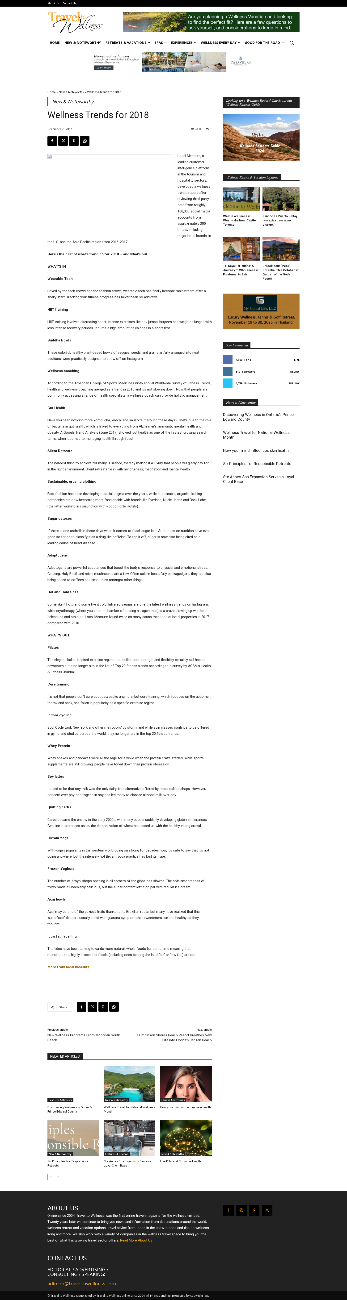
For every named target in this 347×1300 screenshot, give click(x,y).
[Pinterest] (74, 141)
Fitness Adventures (173, 1100)
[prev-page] (50, 1177)
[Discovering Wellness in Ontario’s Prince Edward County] (73, 1084)
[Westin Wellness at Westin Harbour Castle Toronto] (241, 199)
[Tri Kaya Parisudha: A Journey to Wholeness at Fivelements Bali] (241, 249)
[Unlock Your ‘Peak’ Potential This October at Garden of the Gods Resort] (281, 249)
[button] (291, 42)
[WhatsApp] (84, 141)
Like (297, 359)
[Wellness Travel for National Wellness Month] (130, 1084)
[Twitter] (63, 141)
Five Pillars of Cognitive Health (180, 1161)
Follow (294, 371)
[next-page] (58, 1177)
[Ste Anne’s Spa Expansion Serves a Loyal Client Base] (130, 1138)
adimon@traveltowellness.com (81, 1283)
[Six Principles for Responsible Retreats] (73, 1138)
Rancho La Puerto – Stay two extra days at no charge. (279, 220)
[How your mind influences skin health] (186, 1084)
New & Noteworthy (71, 92)
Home (51, 92)
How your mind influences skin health (185, 1107)
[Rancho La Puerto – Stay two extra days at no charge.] (281, 199)
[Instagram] (241, 1210)
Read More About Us (136, 1240)
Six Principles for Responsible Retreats (257, 463)
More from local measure (69, 967)
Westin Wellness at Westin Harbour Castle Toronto (239, 220)
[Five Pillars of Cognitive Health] (186, 1138)
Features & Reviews (60, 1100)
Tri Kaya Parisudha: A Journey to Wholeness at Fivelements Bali (240, 270)
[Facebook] (52, 141)
